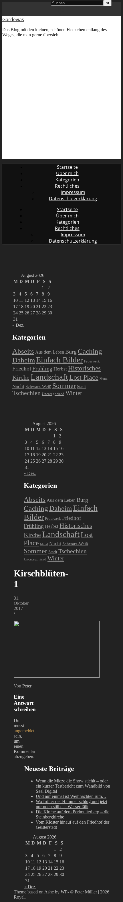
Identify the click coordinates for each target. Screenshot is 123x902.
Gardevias (13, 19)
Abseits (23, 351)
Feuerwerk (92, 361)
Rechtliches (67, 186)
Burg (71, 352)
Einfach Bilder (59, 359)
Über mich (67, 173)
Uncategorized (53, 394)
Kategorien (67, 180)
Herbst (60, 369)
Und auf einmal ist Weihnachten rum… (71, 796)
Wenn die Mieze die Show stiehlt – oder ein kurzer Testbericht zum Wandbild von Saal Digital (73, 786)
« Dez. (18, 325)
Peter (26, 685)
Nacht (18, 386)
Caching (90, 351)
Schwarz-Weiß (38, 386)
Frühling (42, 368)
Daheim (23, 360)
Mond (104, 378)
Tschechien (26, 393)
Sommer (64, 385)
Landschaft (49, 376)
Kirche (20, 377)
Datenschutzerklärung (73, 198)
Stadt (81, 386)
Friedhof (21, 369)
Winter (74, 393)
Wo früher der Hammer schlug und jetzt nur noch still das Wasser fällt (71, 804)
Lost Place (83, 377)
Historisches (84, 368)
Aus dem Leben (49, 352)
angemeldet (24, 730)
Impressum (73, 192)
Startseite (67, 167)
